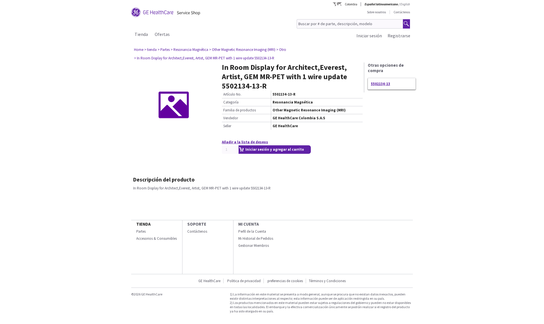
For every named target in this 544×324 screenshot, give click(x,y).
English (405, 4)
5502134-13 (380, 83)
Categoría (231, 102)
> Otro (281, 49)
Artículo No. (232, 94)
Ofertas (162, 34)
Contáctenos (402, 12)
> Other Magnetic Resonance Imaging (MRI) (242, 49)
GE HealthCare (209, 280)
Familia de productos (239, 110)
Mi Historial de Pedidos (255, 238)
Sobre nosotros (376, 12)
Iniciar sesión (369, 35)
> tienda (150, 49)
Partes (141, 231)
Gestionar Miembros (253, 245)
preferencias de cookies (285, 280)
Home (138, 49)
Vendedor (230, 118)
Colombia (351, 4)
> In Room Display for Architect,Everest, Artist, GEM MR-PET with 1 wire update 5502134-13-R (204, 58)
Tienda (141, 34)
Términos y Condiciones (327, 280)
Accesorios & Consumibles (156, 238)
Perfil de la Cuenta (252, 231)
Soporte (196, 224)
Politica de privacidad (244, 280)
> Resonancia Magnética (189, 49)
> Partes (164, 49)
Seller (227, 126)
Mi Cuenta (248, 224)
